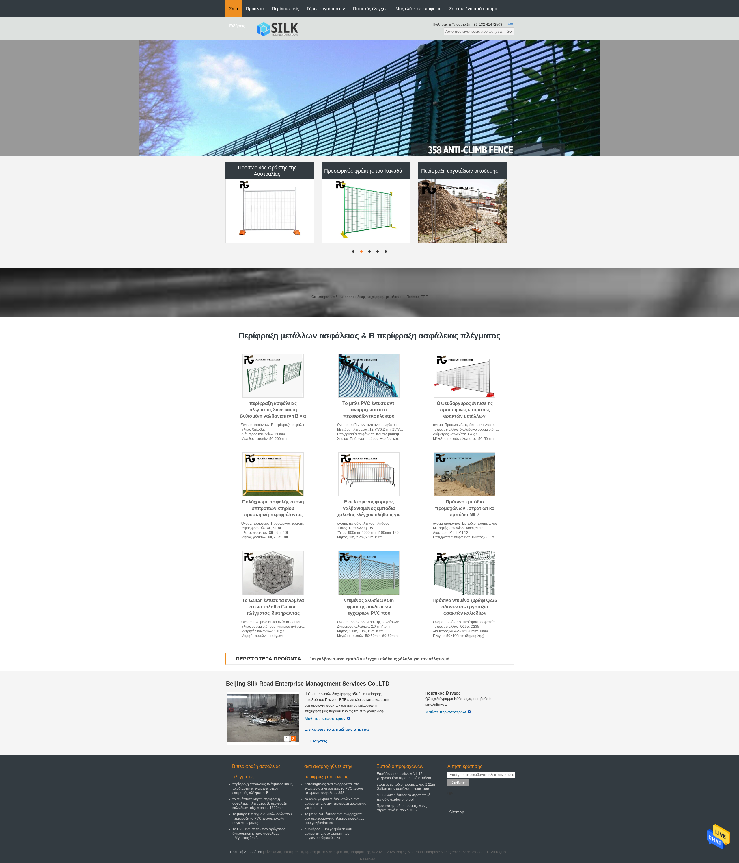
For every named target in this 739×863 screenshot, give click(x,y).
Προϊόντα (255, 8)
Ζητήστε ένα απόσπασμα (473, 8)
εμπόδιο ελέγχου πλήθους (267, 171)
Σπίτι (233, 8)
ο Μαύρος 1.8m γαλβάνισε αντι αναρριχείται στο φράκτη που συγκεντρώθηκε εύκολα (328, 833)
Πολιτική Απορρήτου (246, 852)
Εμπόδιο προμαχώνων (363, 171)
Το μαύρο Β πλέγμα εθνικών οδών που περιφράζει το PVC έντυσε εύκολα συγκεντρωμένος (262, 818)
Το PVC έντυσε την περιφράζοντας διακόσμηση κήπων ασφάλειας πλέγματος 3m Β (258, 833)
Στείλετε (458, 783)
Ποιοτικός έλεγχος (370, 8)
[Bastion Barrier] (369, 98)
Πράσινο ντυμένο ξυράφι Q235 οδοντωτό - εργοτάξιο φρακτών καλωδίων (464, 607)
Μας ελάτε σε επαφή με (418, 8)
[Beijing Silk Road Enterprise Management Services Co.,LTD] (277, 29)
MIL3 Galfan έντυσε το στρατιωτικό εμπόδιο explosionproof (403, 797)
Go (509, 31)
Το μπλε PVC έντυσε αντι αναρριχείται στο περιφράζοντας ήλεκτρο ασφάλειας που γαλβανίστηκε (334, 818)
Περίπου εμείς (285, 8)
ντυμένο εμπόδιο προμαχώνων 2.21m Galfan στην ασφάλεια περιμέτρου (406, 786)
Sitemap (456, 812)
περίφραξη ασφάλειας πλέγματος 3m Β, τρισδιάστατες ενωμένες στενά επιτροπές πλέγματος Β (262, 788)
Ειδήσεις (237, 25)
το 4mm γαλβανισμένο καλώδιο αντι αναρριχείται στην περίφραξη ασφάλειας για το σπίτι (335, 803)
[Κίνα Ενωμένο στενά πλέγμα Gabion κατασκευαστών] (462, 211)
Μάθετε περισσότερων (325, 718)
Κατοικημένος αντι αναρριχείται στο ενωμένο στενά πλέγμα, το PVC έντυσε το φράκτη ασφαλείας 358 (334, 788)
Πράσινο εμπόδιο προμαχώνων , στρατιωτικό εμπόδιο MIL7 (464, 508)
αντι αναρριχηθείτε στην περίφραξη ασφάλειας (328, 771)
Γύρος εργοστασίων (326, 8)
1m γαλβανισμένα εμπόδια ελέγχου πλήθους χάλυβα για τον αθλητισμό (379, 658)
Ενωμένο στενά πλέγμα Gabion (459, 171)
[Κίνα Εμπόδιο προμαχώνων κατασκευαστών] (366, 211)
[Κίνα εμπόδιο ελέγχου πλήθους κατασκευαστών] (270, 211)
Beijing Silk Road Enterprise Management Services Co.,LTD (307, 683)
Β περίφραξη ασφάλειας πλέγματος (256, 771)
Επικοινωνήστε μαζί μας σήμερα (337, 729)
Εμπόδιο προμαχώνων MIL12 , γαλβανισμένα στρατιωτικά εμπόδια (404, 776)
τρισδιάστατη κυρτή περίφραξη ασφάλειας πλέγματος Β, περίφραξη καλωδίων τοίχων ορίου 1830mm (259, 803)
